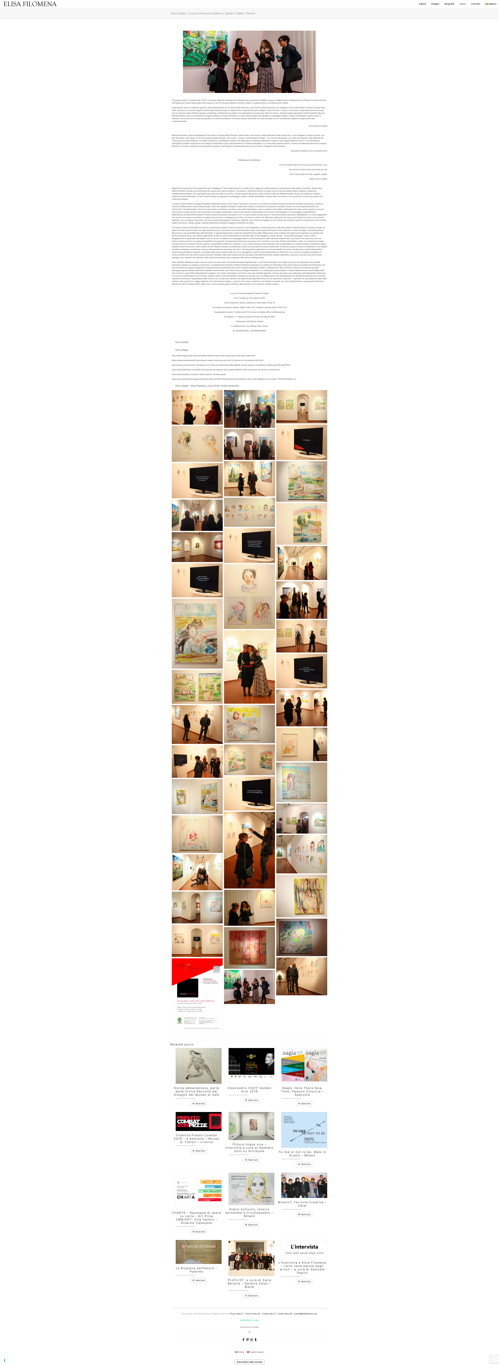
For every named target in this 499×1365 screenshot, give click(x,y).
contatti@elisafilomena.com (305, 1314)
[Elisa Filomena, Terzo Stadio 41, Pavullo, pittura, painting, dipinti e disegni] (197, 907)
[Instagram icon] (251, 1340)
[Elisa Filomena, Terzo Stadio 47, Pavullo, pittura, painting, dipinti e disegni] (249, 987)
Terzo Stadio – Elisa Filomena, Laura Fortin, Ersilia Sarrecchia (207, 385)
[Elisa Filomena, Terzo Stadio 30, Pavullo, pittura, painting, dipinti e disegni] (301, 782)
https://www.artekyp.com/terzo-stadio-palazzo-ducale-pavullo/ (199, 374)
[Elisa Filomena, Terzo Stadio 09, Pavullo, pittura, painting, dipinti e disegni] (197, 480)
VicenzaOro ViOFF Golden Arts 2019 (249, 1089)
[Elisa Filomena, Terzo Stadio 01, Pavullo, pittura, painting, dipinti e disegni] (197, 407)
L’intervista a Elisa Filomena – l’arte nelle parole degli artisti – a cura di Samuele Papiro (302, 1267)
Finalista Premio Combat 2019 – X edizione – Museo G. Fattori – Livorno (196, 1139)
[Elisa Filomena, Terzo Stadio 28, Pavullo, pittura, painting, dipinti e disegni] (249, 759)
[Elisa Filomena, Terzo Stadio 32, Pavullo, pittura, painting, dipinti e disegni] (249, 793)
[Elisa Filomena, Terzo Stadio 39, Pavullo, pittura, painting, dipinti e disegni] (301, 896)
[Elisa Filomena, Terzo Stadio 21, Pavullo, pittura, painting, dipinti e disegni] (249, 667)
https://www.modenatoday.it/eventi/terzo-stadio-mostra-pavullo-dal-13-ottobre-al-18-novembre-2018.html (217, 360)
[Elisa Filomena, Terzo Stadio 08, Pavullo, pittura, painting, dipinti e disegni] (249, 478)
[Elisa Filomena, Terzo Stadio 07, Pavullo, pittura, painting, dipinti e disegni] (301, 481)
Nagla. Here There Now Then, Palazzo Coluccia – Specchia (302, 1091)
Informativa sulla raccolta (249, 1362)
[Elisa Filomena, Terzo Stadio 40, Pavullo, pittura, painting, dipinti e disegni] (249, 908)
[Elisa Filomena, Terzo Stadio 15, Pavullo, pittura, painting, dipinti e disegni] (301, 563)
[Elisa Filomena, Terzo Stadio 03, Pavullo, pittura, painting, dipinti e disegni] (301, 406)
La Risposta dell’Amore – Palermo (196, 1269)
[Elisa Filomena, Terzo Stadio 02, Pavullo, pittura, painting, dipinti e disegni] (249, 409)
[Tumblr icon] (255, 1340)
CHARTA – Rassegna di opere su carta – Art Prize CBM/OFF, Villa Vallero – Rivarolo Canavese (196, 1218)
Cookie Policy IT (269, 1314)
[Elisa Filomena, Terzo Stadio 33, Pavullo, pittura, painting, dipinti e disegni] (197, 796)
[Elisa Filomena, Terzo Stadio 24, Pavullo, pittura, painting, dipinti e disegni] (301, 708)
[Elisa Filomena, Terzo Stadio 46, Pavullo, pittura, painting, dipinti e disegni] (197, 993)
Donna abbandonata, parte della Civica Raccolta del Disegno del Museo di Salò (196, 1091)
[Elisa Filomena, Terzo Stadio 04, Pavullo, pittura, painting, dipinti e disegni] (301, 442)
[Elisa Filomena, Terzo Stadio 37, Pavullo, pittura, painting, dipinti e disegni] (301, 854)
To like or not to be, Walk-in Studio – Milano (302, 1153)
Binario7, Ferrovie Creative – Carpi (302, 1204)
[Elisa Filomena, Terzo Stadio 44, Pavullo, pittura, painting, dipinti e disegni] (249, 948)
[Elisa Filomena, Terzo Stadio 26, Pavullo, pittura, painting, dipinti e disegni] (197, 724)
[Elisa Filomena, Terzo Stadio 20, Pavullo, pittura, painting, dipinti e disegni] (301, 636)
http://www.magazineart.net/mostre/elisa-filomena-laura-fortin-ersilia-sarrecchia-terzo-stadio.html (213, 355)
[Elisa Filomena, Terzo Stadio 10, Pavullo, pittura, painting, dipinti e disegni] (249, 512)
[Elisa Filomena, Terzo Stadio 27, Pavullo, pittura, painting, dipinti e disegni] (301, 744)
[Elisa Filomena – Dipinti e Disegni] (30, 4)
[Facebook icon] (243, 1340)
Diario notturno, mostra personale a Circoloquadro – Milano (249, 1213)
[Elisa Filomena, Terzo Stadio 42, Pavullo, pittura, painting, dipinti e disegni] (301, 937)
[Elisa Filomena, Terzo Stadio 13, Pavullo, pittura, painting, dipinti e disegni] (249, 545)
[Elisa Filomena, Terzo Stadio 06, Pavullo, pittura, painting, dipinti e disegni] (249, 444)
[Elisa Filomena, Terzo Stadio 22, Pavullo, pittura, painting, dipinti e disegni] (301, 671)
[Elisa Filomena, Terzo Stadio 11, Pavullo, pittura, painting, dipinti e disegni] (197, 515)
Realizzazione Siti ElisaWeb (249, 1327)
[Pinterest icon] (247, 1340)
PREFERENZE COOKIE (249, 1320)
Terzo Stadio (181, 342)
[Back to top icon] (249, 1332)
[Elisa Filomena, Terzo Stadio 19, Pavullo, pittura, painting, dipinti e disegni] (197, 634)
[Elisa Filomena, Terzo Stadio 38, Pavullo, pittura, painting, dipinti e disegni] (197, 872)
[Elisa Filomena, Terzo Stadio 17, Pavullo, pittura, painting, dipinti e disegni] (249, 596)
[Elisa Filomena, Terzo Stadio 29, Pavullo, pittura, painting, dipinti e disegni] (197, 761)
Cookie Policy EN (285, 1314)
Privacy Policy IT (236, 1314)
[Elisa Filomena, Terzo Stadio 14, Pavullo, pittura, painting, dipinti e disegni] (197, 547)
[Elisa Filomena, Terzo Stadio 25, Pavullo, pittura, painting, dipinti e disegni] (249, 724)
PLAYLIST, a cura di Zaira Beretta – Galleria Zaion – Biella (249, 1283)
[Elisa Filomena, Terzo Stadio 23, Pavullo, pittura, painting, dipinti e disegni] (197, 687)
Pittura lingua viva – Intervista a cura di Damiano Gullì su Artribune (249, 1148)
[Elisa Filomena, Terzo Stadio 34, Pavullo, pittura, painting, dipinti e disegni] (301, 818)
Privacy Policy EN (252, 1314)
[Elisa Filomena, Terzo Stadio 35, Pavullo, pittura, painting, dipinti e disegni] (249, 850)
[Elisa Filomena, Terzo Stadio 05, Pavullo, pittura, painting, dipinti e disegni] (197, 444)
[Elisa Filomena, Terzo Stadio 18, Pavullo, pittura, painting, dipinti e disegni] (301, 600)
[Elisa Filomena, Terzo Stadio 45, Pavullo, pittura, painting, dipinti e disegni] (301, 976)
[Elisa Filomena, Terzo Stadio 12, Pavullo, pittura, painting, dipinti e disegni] (301, 524)
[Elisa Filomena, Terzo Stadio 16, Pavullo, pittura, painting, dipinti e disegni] (197, 580)
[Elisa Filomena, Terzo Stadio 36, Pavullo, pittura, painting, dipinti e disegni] (197, 834)
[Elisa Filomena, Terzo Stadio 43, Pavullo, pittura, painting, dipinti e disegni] (197, 941)
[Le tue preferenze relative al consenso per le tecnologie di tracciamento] (4, 1360)
